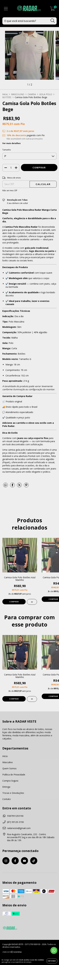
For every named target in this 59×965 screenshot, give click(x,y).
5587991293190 (15, 815)
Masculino (7, 762)
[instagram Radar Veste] (5, 860)
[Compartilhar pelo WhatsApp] (5, 485)
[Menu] (5, 8)
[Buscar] (52, 20)
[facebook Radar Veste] (15, 860)
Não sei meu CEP (9, 190)
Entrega (6, 786)
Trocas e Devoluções (13, 792)
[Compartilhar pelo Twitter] (19, 486)
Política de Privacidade (13, 774)
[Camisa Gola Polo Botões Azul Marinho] (32, 602)
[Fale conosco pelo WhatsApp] (53, 950)
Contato (6, 799)
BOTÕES (6, 97)
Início (5, 94)
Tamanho (6, 149)
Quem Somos (9, 768)
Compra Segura (10, 780)
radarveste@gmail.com (19, 828)
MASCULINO (17, 94)
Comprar (14, 602)
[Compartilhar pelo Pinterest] (26, 486)
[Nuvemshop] (12, 952)
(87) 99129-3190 (15, 822)
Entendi (52, 961)
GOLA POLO (45, 94)
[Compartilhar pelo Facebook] (12, 486)
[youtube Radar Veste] (24, 860)
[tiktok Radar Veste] (33, 860)
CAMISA (32, 94)
